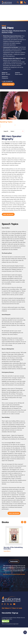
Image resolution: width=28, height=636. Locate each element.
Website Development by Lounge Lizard (10, 623)
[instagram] (5, 604)
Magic (17, 125)
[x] (8, 604)
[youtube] (14, 604)
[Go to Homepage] (7, 2)
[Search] (18, 2)
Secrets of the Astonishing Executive (13, 548)
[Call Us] (25, 2)
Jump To (6, 131)
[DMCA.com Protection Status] (5, 621)
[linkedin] (11, 604)
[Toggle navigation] (21, 2)
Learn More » (7, 551)
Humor (3, 126)
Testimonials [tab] (14, 561)
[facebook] (2, 604)
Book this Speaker (8, 84)
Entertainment (5, 125)
